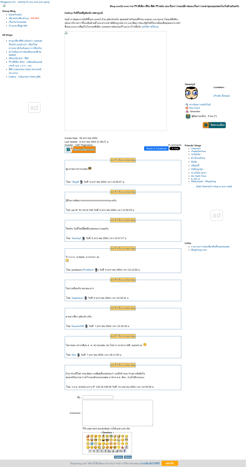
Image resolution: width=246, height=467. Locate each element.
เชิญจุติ (76, 181)
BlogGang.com (199, 249)
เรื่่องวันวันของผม (17, 22)
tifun (74, 354)
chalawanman (198, 151)
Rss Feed (194, 108)
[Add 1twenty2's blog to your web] (214, 186)
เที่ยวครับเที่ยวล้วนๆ (19, 18)
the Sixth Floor (199, 176)
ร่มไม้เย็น (195, 154)
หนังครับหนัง (15, 14)
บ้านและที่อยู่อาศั (18, 25)
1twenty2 (77, 238)
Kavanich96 (78, 326)
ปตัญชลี (195, 165)
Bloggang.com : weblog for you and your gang (25, 2)
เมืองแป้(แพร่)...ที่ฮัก (19, 58)
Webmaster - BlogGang (203, 181)
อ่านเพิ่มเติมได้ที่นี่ (149, 463)
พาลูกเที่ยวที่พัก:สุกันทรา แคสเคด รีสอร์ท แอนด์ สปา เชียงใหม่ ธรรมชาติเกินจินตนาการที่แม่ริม (25, 44)
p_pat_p (195, 178)
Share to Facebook (156, 148)
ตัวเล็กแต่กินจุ (198, 158)
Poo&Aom (89, 269)
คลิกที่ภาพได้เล (150, 26)
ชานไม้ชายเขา (199, 172)
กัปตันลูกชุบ (197, 169)
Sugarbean (78, 298)
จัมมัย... (195, 161)
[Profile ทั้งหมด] (222, 95)
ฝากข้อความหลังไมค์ (200, 104)
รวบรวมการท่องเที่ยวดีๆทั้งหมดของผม (210, 246)
